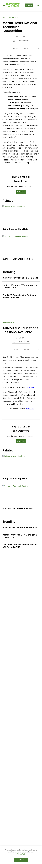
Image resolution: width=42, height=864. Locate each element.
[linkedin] (17, 48)
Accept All (21, 859)
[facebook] (14, 48)
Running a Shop (8, 322)
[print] (39, 48)
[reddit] (25, 48)
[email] (28, 48)
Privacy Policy (21, 854)
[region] (21, 855)
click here (30, 387)
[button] (4, 5)
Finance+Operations (10, 17)
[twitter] (21, 48)
